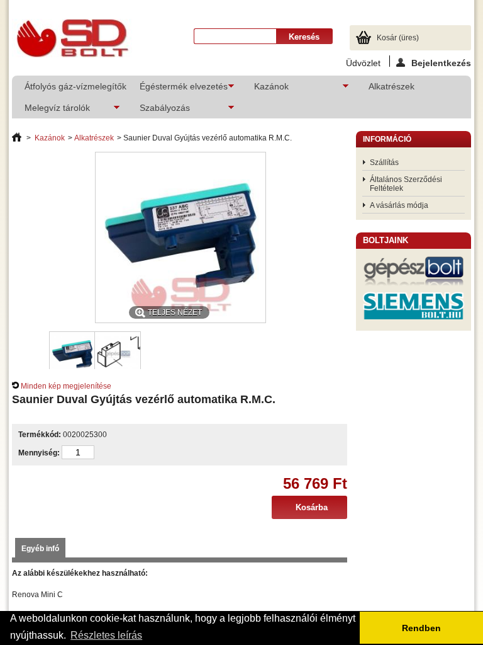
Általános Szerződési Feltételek (406, 184)
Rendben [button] (421, 628)
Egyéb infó (40, 548)
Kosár (398, 37)
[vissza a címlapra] (16, 138)
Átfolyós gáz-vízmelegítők (75, 86)
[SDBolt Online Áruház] (72, 39)
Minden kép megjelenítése (66, 386)
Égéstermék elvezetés (177, 89)
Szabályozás (158, 110)
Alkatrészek (391, 86)
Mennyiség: (39, 452)
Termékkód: (39, 434)
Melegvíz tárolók (51, 110)
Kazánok (265, 89)
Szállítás (384, 162)
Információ (387, 139)
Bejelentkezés (441, 62)
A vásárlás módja (399, 205)
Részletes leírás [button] (106, 635)
